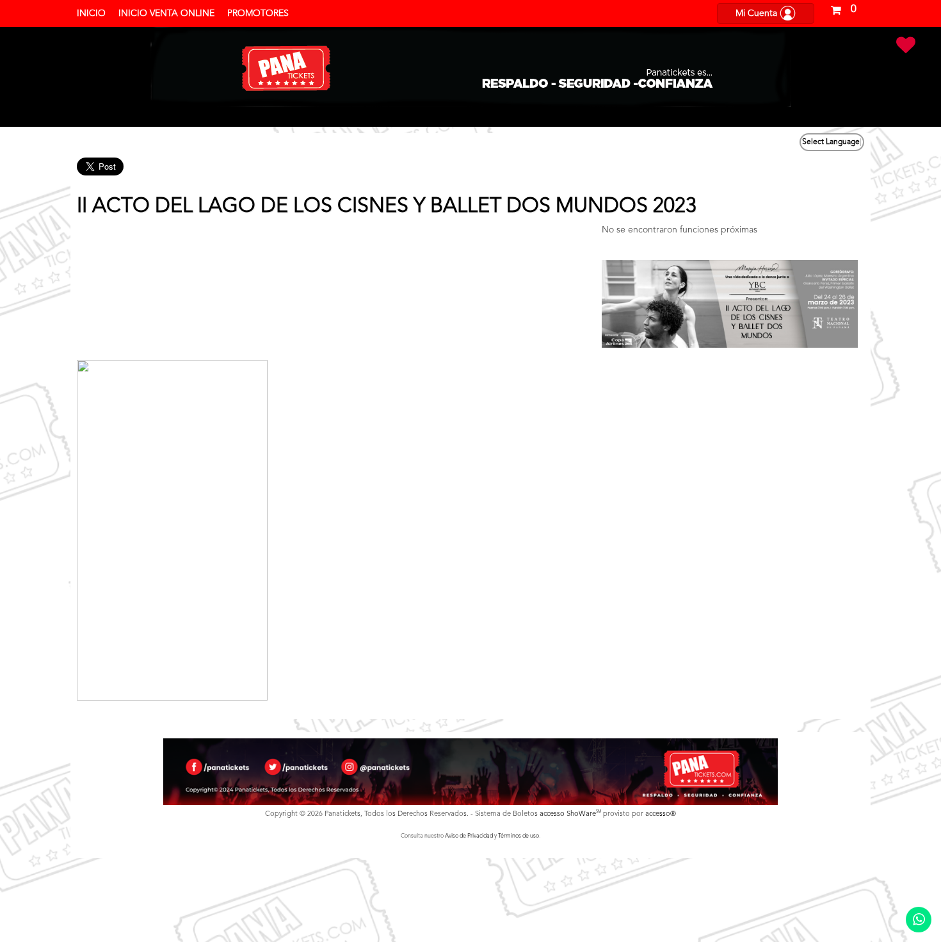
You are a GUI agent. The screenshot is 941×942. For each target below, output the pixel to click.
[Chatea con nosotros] (918, 919)
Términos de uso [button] (518, 836)
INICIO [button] (91, 13)
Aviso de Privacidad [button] (469, 836)
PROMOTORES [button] (258, 13)
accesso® (660, 814)
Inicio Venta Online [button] (166, 13)
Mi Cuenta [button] (758, 13)
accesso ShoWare (570, 814)
